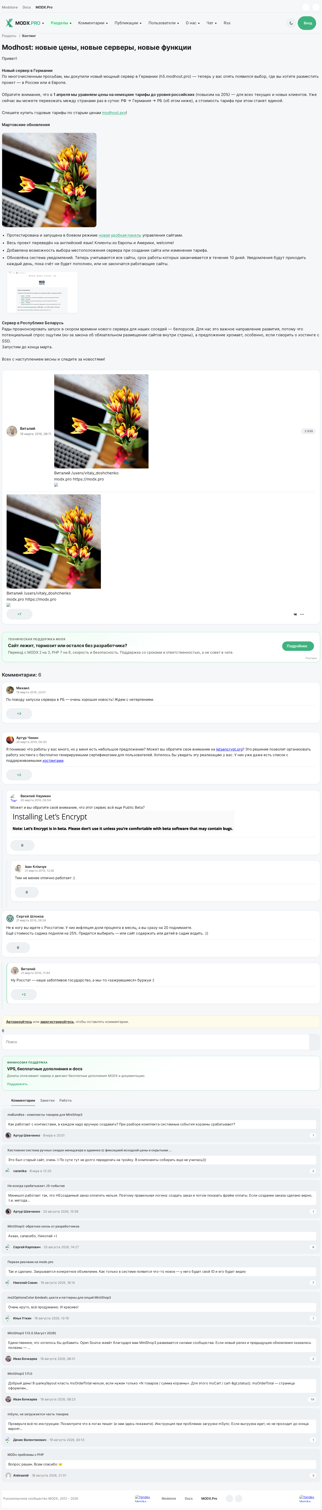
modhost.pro (114, 112)
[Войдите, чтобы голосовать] (12, 614)
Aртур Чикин (27, 738)
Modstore (10, 7)
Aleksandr (21, 1475)
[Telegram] (306, 7)
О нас (191, 23)
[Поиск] (314, 1042)
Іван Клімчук (35, 867)
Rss (227, 23)
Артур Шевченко (26, 1135)
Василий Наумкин (36, 796)
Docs (27, 7)
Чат (209, 23)
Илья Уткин (22, 1318)
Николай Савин (25, 1282)
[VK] (316, 7)
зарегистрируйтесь (57, 1022)
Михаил (22, 688)
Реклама (311, 658)
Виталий (27, 428)
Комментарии (91, 23)
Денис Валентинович (29, 1440)
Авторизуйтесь (19, 1022)
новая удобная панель (120, 235)
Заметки (47, 1100)
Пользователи (162, 23)
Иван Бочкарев (25, 1359)
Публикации (126, 23)
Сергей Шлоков (30, 916)
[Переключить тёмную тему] (291, 23)
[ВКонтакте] (295, 614)
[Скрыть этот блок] (315, 636)
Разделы (59, 23)
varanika (20, 1171)
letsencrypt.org (229, 749)
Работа (65, 1100)
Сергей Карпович (27, 1247)
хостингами (52, 760)
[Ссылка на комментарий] (300, 713)
